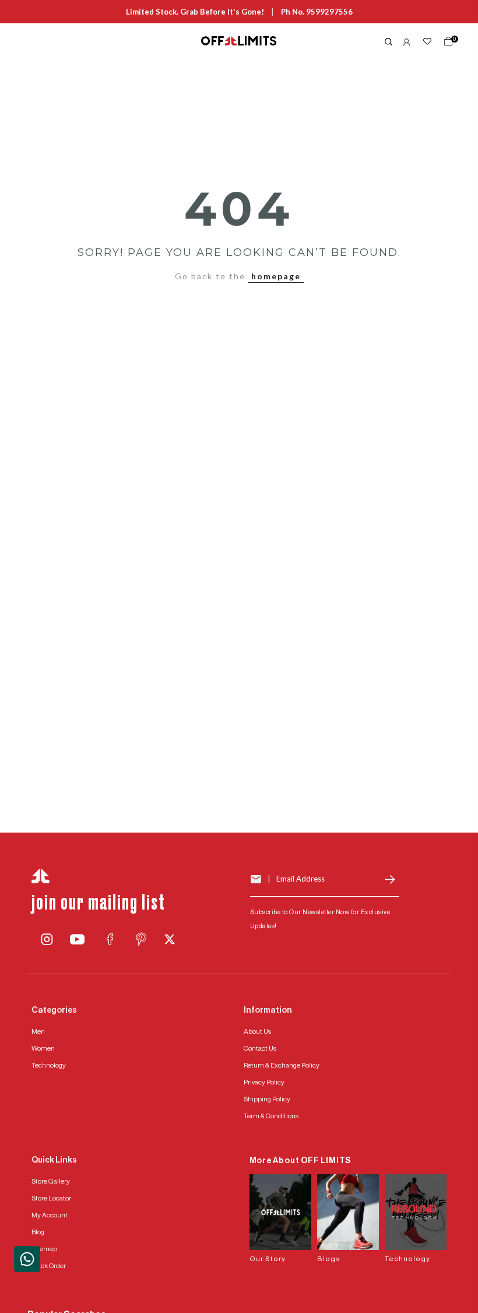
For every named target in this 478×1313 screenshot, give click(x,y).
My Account (49, 1215)
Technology (48, 1065)
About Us (257, 1031)
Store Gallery (50, 1181)
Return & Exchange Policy (281, 1065)
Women (43, 1048)
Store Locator (51, 1198)
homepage (276, 276)
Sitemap (44, 1248)
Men (38, 1031)
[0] (446, 43)
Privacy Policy (264, 1082)
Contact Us (260, 1048)
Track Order (48, 1265)
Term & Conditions (271, 1115)
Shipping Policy (267, 1099)
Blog (37, 1231)
